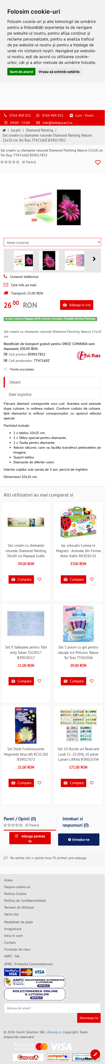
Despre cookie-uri (17, 887)
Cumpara (24, 579)
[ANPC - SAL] (34, 982)
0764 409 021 (20, 115)
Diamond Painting (39, 130)
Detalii (15, 382)
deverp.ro (54, 1032)
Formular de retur (17, 949)
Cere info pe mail (23, 285)
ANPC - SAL (12, 956)
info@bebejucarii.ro (57, 123)
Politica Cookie (15, 894)
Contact (10, 942)
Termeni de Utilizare (19, 907)
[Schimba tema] (95, 1054)
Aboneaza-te (89, 1018)
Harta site (11, 914)
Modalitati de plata (18, 922)
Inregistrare (12, 929)
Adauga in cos (79, 305)
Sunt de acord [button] (21, 72)
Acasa (8, 880)
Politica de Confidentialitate (25, 900)
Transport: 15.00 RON (26, 293)
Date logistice (20, 394)
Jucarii (16, 130)
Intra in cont (13, 935)
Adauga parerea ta (33, 838)
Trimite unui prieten (22, 369)
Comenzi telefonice (23, 276)
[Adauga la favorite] (98, 162)
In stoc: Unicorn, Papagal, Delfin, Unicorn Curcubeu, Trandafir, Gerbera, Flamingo (50, 318)
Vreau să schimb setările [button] (59, 72)
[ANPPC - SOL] (34, 994)
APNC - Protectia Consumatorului (28, 964)
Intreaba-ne (80, 839)
